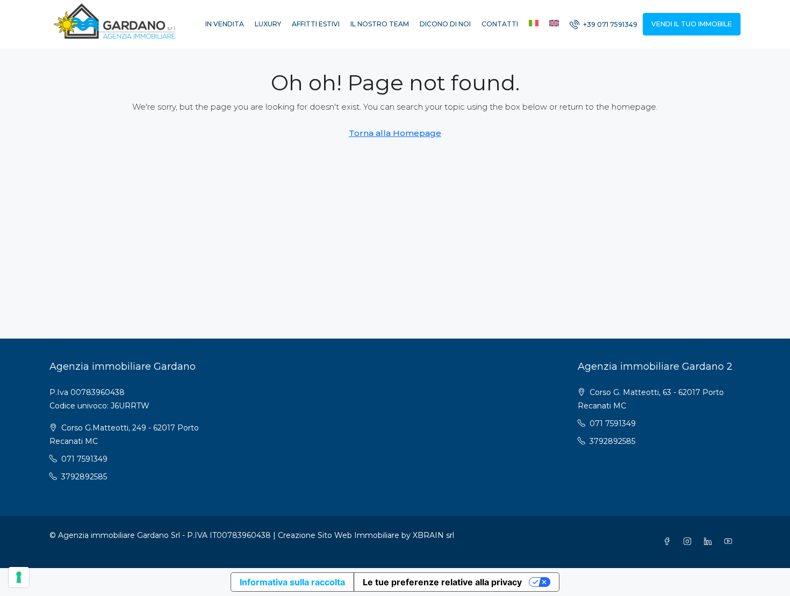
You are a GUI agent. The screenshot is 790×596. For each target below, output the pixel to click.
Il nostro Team (379, 24)
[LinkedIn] (710, 542)
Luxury (268, 24)
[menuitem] (603, 24)
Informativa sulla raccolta (292, 582)
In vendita (224, 24)
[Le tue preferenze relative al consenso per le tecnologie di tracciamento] (19, 577)
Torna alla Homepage (395, 133)
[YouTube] (730, 542)
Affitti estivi (316, 24)
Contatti (500, 24)
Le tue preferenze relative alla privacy (442, 582)
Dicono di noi (445, 24)
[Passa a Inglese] (554, 24)
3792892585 (84, 477)
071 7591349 (84, 459)
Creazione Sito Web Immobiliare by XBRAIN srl (366, 535)
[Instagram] (689, 542)
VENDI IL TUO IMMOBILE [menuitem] (691, 24)
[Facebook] (669, 542)
